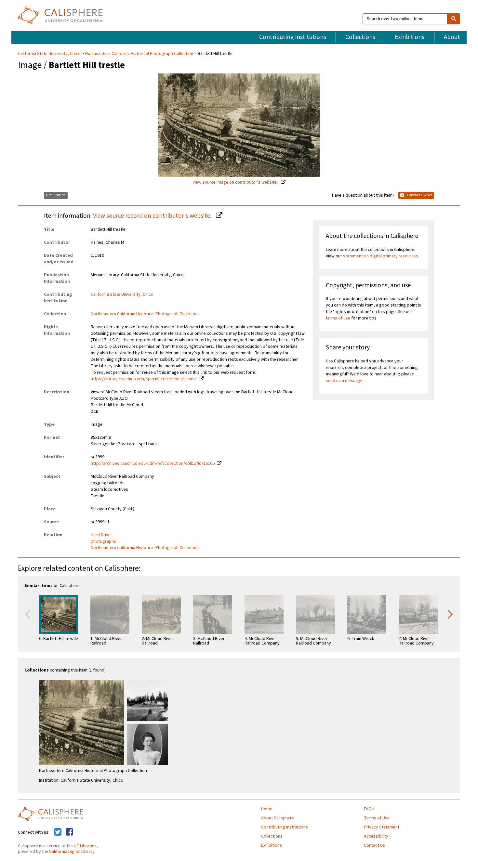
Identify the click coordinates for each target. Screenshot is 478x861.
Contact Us (374, 845)
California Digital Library (72, 851)
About (452, 37)
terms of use (338, 318)
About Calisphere (277, 818)
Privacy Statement (381, 827)
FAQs (369, 809)
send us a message (344, 380)
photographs (103, 541)
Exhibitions (409, 37)
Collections (360, 37)
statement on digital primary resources (380, 256)
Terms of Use (377, 818)
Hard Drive (101, 535)
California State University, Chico (50, 53)
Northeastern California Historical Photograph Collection (139, 53)
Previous (27, 614)
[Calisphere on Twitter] (57, 832)
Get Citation (56, 195)
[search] (453, 18)
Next (450, 614)
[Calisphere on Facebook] (69, 832)
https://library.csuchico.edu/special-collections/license (144, 379)
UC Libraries (85, 846)
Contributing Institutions (292, 37)
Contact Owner (419, 195)
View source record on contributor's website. (153, 215)
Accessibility (376, 836)
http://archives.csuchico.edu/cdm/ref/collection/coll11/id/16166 (153, 463)
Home (266, 809)
